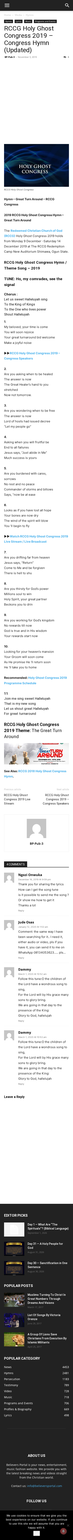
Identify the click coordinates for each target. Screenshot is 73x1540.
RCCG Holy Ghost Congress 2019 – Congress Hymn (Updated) (29, 39)
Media (18, 15)
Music (28, 21)
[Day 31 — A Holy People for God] (14, 1249)
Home (7, 15)
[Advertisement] (36, 101)
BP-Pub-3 (10, 56)
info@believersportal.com (44, 1486)
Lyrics (18, 21)
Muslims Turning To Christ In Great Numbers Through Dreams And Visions (47, 1298)
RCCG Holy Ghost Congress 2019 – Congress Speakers (56, 799)
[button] (6, 5)
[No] (68, 1525)
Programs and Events (45, 21)
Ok (36, 1533)
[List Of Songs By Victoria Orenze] (14, 1320)
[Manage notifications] (63, 1531)
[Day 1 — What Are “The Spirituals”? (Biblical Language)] (14, 1229)
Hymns (30, 15)
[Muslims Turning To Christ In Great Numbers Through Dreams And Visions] (14, 1300)
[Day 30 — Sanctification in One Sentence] (14, 1268)
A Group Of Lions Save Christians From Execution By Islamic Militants (47, 1338)
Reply (21, 910)
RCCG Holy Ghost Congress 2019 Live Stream (17, 799)
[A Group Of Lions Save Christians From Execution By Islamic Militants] (14, 1339)
